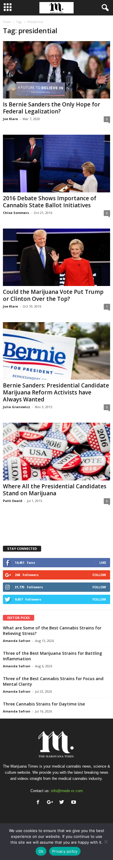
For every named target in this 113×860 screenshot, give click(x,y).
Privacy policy (65, 851)
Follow (99, 575)
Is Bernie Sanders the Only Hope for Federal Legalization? (51, 108)
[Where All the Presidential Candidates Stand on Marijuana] (56, 451)
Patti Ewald (12, 501)
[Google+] (51, 803)
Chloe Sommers (16, 212)
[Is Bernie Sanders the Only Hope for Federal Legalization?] (56, 70)
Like (102, 562)
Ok (41, 851)
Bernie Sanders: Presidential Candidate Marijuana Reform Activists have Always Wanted (56, 392)
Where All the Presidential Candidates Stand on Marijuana (54, 489)
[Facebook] (39, 803)
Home (7, 22)
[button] (104, 7)
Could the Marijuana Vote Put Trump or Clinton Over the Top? (53, 295)
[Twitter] (63, 803)
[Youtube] (74, 803)
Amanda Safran (16, 640)
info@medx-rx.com (67, 791)
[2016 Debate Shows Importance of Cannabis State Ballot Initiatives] (56, 163)
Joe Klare (10, 119)
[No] (106, 842)
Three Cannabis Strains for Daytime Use (44, 704)
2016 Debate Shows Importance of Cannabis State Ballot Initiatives (49, 201)
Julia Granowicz (16, 407)
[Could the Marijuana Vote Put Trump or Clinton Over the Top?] (56, 257)
